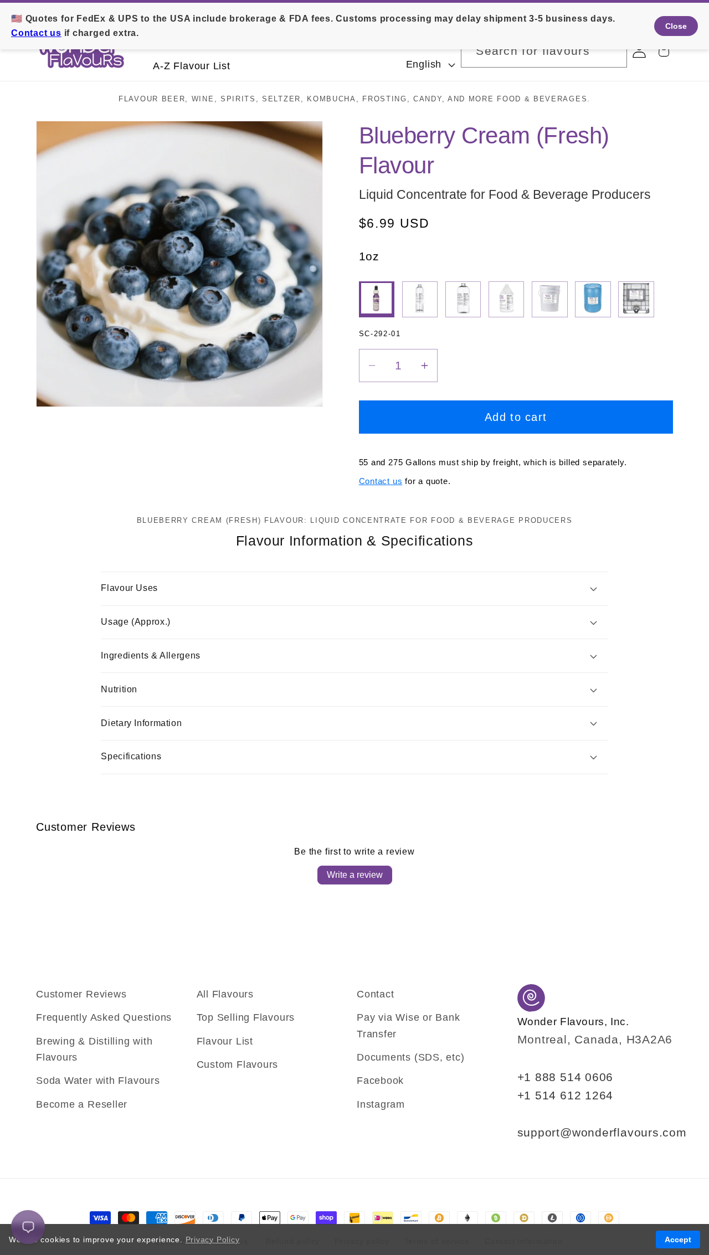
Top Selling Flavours (246, 1017)
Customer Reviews (81, 994)
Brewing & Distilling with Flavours (94, 1049)
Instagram (381, 1104)
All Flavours (225, 994)
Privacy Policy (213, 1239)
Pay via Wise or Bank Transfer (408, 1025)
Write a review (355, 874)
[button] (663, 51)
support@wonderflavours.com (602, 1132)
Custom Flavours (238, 1064)
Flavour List (225, 1041)
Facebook (380, 1080)
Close (676, 26)
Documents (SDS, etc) (411, 1057)
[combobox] (543, 51)
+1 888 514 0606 (565, 1077)
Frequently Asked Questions (104, 1017)
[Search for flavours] (610, 50)
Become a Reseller (81, 1104)
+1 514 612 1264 (565, 1095)
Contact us (381, 481)
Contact (375, 994)
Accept (678, 1239)
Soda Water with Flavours (98, 1080)
